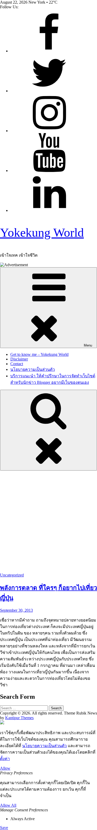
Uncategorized (12, 575)
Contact (16, 364)
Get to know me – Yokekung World (39, 354)
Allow (5, 768)
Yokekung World (42, 232)
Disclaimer (19, 359)
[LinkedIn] (49, 210)
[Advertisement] (48, 521)
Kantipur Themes (19, 718)
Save (4, 827)
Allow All (8, 805)
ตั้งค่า (5, 758)
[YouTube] (49, 170)
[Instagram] (49, 130)
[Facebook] (49, 51)
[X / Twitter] (49, 91)
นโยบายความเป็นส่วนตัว (32, 369)
